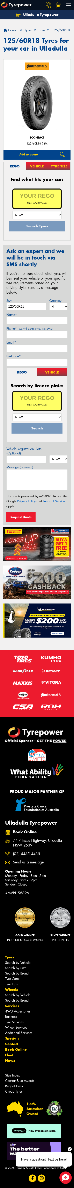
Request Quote (20, 517)
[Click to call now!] (48, 5)
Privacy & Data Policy (29, 1168)
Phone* (29, 328)
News (10, 1060)
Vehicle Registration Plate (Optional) (24, 451)
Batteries (11, 1017)
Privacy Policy (26, 501)
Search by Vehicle (17, 962)
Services (12, 1006)
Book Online (16, 1049)
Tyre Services (14, 1022)
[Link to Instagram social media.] (41, 1178)
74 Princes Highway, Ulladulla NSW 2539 (37, 843)
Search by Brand (17, 973)
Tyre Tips (11, 984)
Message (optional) (19, 467)
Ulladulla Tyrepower (40, 14)
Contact (11, 1044)
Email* (11, 342)
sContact (37, 137)
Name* (11, 315)
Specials (12, 1038)
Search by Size (15, 968)
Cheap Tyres (13, 1091)
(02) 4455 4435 (26, 853)
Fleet (9, 1055)
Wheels (11, 989)
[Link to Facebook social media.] (32, 1178)
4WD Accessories (17, 1011)
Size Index (12, 1075)
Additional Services (18, 1033)
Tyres (9, 957)
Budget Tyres (14, 1086)
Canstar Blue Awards (19, 1081)
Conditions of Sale (54, 1168)
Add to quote (28, 154)
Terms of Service (54, 501)
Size (9, 301)
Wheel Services (16, 1027)
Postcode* (13, 356)
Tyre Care (12, 979)
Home (11, 30)
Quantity (55, 301)
